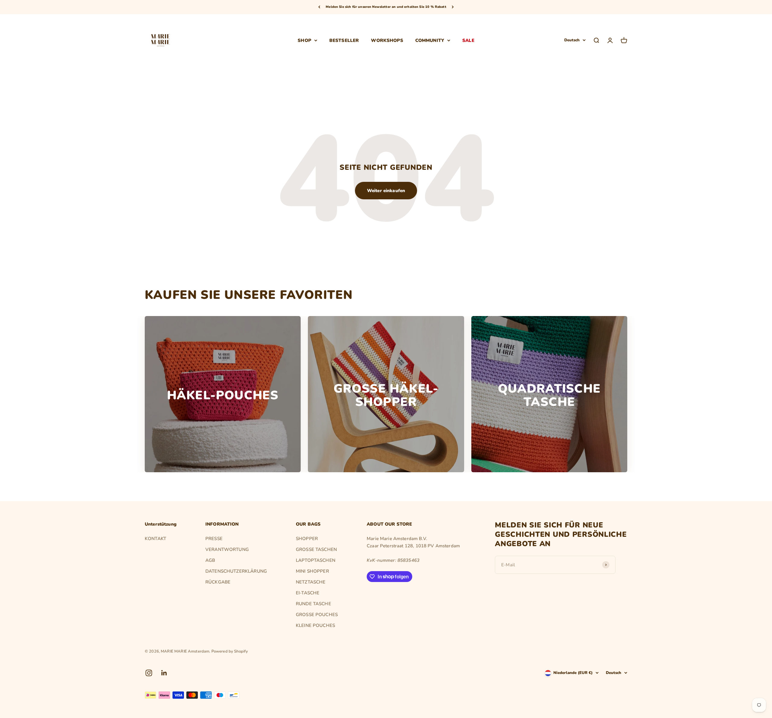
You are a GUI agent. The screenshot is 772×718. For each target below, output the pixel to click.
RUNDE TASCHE (313, 604)
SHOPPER (307, 539)
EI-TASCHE (307, 593)
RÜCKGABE (217, 582)
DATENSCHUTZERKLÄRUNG (236, 571)
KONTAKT (155, 539)
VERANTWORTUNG (227, 549)
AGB (210, 560)
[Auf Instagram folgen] (149, 673)
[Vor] (453, 7)
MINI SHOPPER (312, 571)
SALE (468, 40)
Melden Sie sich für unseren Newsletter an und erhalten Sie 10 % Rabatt (386, 7)
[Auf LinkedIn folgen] (164, 673)
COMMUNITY (429, 40)
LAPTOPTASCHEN (315, 560)
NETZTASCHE (311, 582)
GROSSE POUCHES (317, 615)
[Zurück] (319, 7)
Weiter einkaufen (386, 191)
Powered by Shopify (229, 651)
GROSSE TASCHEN (316, 549)
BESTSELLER (344, 40)
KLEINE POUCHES (315, 625)
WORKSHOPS (387, 40)
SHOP (304, 40)
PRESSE (214, 539)
